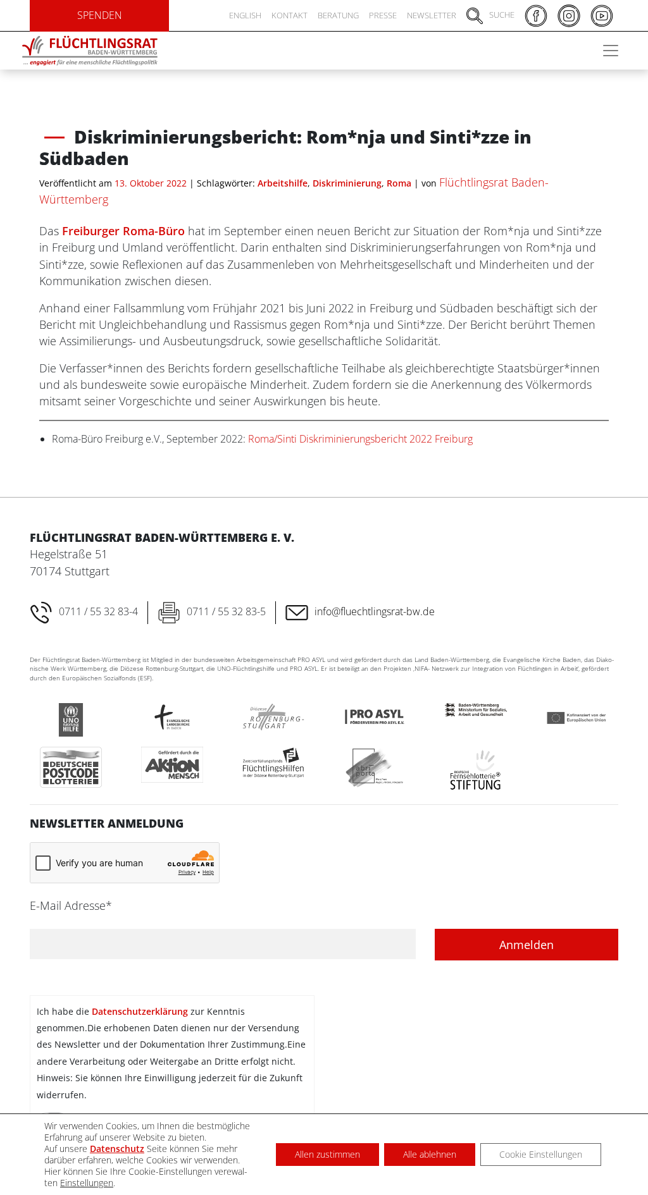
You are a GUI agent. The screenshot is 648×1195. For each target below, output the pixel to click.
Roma (399, 183)
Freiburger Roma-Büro (125, 230)
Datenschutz (117, 1149)
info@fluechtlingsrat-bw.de (375, 611)
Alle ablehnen (429, 1154)
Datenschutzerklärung (140, 1011)
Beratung (338, 15)
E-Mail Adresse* (71, 905)
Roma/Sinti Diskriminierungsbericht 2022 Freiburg (360, 439)
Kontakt (289, 15)
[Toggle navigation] (611, 51)
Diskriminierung (347, 183)
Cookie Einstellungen (540, 1154)
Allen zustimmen (327, 1154)
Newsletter (431, 15)
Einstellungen (86, 1183)
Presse (383, 15)
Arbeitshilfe (283, 183)
